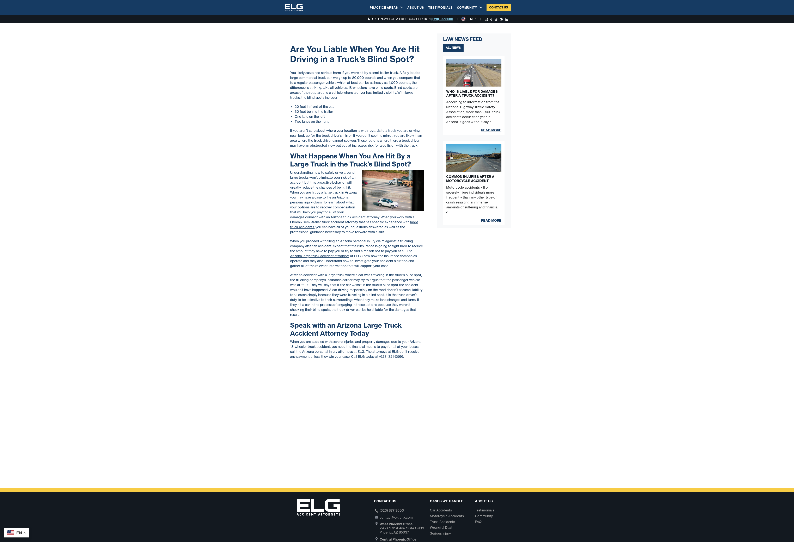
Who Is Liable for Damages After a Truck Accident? (472, 93)
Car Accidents (441, 510)
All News (453, 48)
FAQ (478, 522)
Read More (491, 130)
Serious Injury (440, 533)
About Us (415, 8)
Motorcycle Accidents (447, 516)
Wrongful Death (442, 527)
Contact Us (498, 7)
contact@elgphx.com (396, 517)
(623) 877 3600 (442, 19)
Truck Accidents (442, 522)
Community (467, 8)
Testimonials (440, 8)
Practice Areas (384, 8)
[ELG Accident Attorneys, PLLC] (293, 7)
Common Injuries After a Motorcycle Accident (470, 179)
